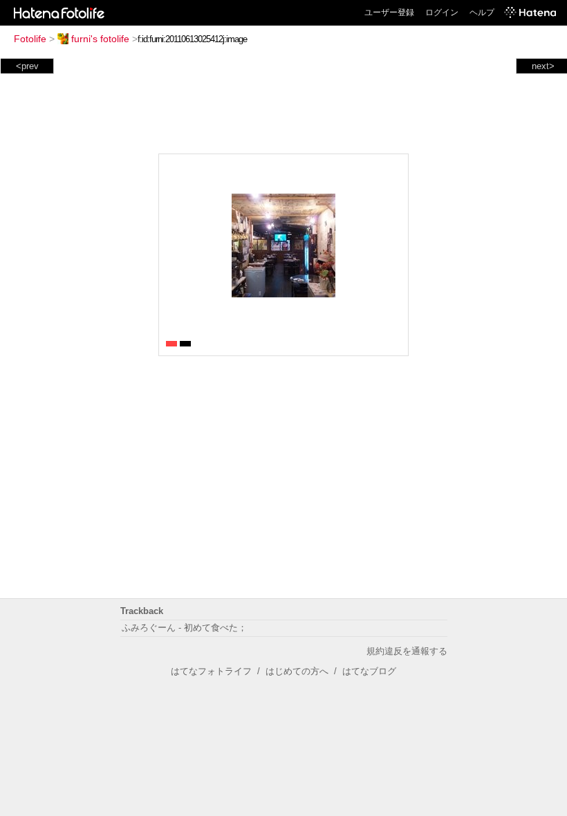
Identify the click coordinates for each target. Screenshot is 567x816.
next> (543, 66)
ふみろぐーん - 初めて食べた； (184, 627)
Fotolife (30, 38)
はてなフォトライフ (211, 671)
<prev (27, 66)
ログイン (441, 12)
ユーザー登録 (389, 12)
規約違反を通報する (406, 651)
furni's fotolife (100, 38)
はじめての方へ (297, 671)
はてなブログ (369, 671)
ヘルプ (482, 12)
